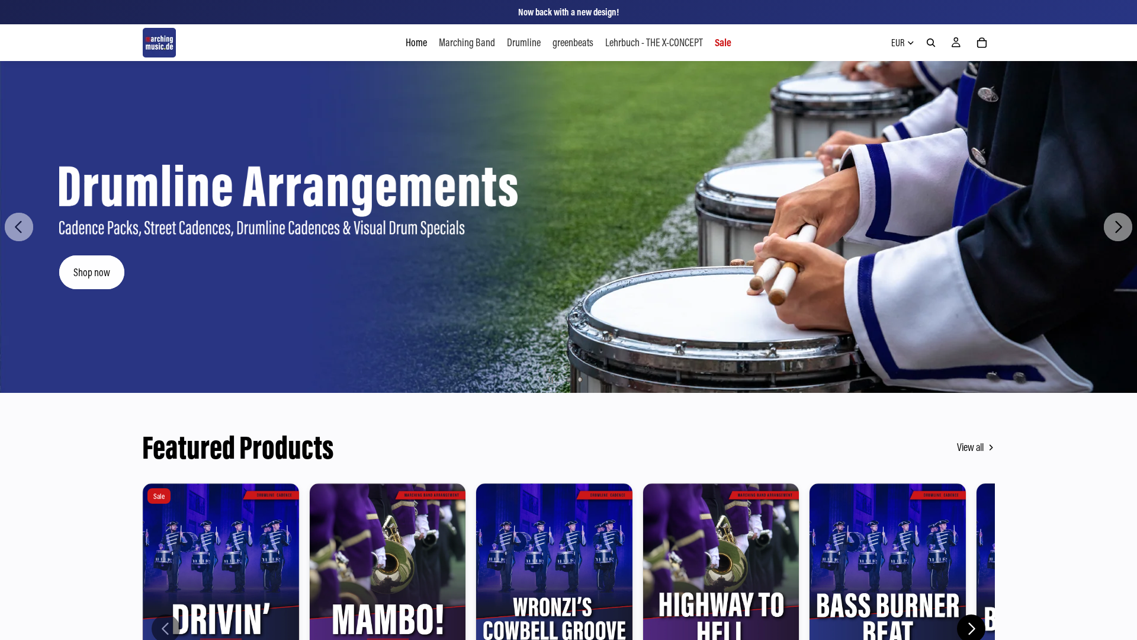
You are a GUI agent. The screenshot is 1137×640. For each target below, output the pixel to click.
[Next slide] (1118, 227)
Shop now (91, 272)
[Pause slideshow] (551, 380)
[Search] (931, 43)
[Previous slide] (19, 227)
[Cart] (982, 43)
